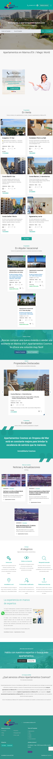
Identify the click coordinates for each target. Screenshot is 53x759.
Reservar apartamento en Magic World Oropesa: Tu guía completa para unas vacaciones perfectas (39, 493)
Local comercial (32, 739)
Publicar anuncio (44, 5)
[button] (13, 88)
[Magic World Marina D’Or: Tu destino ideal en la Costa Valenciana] (26, 515)
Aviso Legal (16, 735)
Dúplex (30, 737)
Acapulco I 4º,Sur (8, 138)
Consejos (12, 488)
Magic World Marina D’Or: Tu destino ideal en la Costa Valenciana (26, 526)
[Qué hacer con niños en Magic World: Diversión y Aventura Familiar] (14, 480)
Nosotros (16, 730)
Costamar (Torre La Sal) (37, 138)
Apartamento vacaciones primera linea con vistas (16, 271)
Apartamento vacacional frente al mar (36, 271)
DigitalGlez (49, 755)
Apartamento (31, 731)
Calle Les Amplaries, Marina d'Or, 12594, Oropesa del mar (35, 275)
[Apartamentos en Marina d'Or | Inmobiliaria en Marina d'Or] (11, 8)
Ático (30, 733)
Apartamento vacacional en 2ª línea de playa (26, 309)
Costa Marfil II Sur (8, 177)
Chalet (30, 735)
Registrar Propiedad (20, 352)
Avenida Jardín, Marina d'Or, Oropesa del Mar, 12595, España (26, 313)
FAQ (3, 735)
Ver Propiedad (13, 132)
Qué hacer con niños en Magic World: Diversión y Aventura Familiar (13, 492)
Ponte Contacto (22, 661)
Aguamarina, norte (35, 217)
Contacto (4, 730)
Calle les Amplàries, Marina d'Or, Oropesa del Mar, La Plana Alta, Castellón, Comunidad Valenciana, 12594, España (16, 276)
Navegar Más (31, 661)
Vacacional (9, 745)
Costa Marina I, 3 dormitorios (39, 177)
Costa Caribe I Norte (9, 217)
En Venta (4, 745)
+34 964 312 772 (32, 5)
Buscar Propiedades (32, 352)
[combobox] (6, 31)
